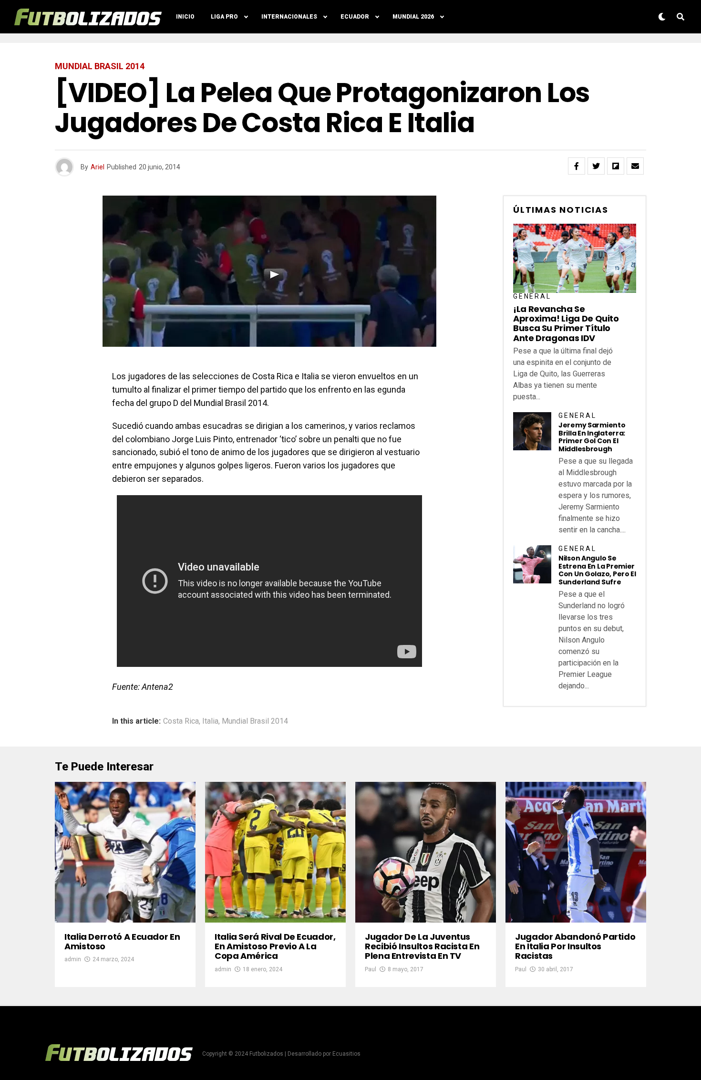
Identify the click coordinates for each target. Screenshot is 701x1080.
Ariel (97, 167)
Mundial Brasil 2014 (255, 721)
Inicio (185, 16)
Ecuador (354, 16)
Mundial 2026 (413, 16)
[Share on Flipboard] (615, 166)
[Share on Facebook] (576, 166)
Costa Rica (181, 721)
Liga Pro (224, 16)
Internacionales (289, 16)
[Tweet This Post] (596, 166)
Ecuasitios (346, 1053)
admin (72, 959)
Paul (370, 969)
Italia (210, 721)
